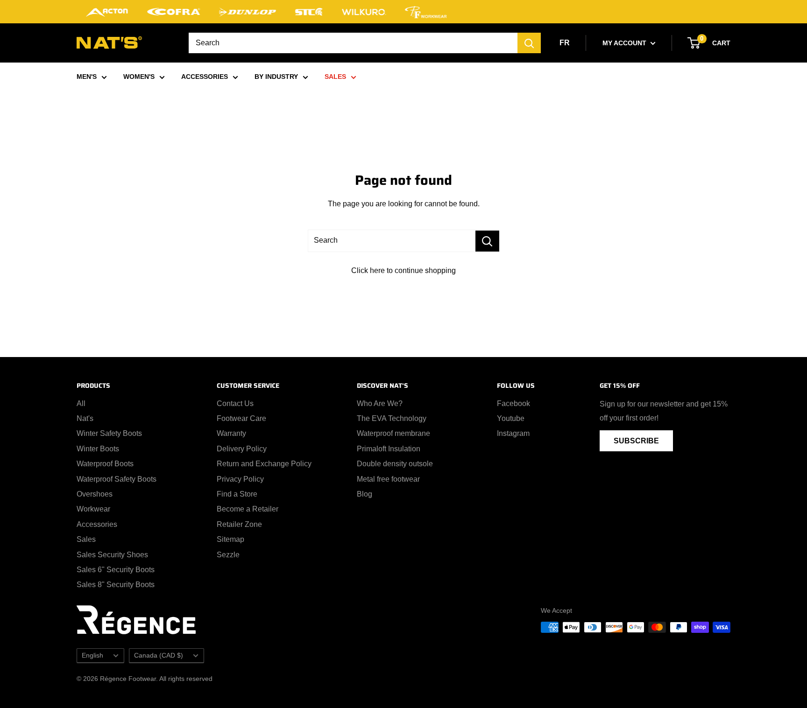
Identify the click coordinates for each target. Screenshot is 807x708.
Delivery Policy (242, 449)
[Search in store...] (487, 241)
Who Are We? (380, 403)
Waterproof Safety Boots (116, 479)
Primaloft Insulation (388, 449)
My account (625, 43)
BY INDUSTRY (276, 76)
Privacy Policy (240, 479)
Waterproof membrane (393, 433)
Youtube (510, 418)
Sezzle (228, 555)
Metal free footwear (388, 479)
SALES (335, 76)
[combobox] (353, 43)
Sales (86, 539)
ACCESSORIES (204, 76)
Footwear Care (241, 418)
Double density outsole (395, 464)
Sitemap (230, 539)
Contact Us (235, 403)
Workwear (93, 509)
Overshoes (95, 494)
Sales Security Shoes (112, 555)
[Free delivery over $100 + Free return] (403, 11)
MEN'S (87, 76)
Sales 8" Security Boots (116, 585)
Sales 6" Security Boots (116, 570)
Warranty (231, 433)
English (92, 655)
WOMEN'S (139, 76)
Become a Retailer (247, 509)
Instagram (513, 433)
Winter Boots (98, 449)
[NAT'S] (109, 44)
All (81, 403)
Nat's (85, 418)
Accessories (97, 524)
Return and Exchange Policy (264, 464)
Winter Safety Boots (109, 433)
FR (564, 43)
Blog (364, 494)
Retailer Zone (239, 524)
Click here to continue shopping (403, 270)
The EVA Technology (391, 418)
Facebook (513, 403)
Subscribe (636, 441)
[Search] (529, 43)
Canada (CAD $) (158, 655)
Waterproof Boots (105, 464)
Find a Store (237, 494)
